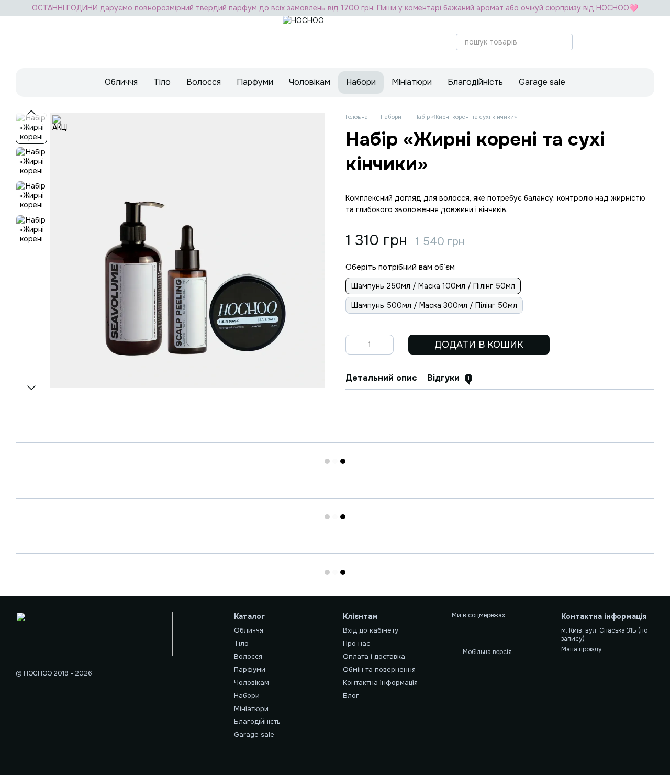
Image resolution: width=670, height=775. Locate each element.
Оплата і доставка (374, 656)
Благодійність (475, 81)
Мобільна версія (486, 652)
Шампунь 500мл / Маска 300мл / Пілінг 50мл (434, 305)
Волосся (203, 81)
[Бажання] (618, 42)
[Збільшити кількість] (385, 344)
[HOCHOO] (94, 633)
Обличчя (121, 81)
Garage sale (542, 81)
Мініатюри (412, 81)
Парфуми (255, 81)
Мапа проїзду (581, 649)
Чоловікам (309, 81)
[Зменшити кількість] (353, 344)
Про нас (356, 643)
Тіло (162, 81)
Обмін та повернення (379, 669)
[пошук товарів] (564, 42)
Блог (351, 695)
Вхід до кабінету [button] (370, 630)
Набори (361, 81)
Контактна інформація (380, 682)
